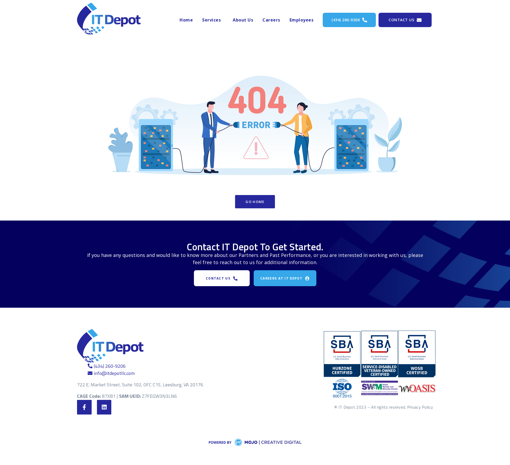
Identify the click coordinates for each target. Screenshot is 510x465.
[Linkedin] (104, 407)
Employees (302, 20)
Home (186, 20)
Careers (271, 20)
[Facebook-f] (84, 407)
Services (211, 20)
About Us (243, 20)
